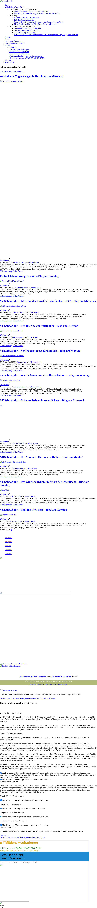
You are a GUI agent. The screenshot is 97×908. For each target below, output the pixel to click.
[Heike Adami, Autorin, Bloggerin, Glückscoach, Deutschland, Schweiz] (12, 281)
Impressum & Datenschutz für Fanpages (56, 684)
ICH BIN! (13, 47)
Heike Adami (18, 71)
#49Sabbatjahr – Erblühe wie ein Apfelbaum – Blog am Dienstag (39, 325)
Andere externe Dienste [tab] (9, 782)
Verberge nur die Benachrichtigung (32, 698)
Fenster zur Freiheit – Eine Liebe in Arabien (25, 56)
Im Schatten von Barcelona (19, 54)
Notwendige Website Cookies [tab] (11, 734)
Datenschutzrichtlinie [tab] (8, 827)
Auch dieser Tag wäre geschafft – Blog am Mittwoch (31, 76)
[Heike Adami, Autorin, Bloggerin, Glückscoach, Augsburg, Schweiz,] (48, 81)
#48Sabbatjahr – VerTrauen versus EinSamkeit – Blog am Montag (40, 350)
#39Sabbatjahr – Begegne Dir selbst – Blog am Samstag (33, 509)
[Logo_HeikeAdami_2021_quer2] (6, 1)
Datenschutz (40, 684)
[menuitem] (51, 5)
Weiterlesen (4, 260)
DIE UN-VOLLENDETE (19, 52)
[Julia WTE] (48, 406)
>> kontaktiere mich (61, 676)
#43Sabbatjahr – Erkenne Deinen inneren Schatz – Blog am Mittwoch (42, 400)
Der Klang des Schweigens (19, 50)
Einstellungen (50, 698)
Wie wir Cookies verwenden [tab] (10, 713)
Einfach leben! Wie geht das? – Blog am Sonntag (29, 276)
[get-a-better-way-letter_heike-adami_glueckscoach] (35, 594)
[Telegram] (10, 666)
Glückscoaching (6, 71)
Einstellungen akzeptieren (9, 698)
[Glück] (13, 664)
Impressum (33, 684)
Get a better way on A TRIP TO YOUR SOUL (27, 58)
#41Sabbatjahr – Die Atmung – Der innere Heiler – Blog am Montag (41, 456)
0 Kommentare (19, 263)
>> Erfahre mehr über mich (33, 676)
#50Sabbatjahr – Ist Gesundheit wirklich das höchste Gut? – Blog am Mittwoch (48, 300)
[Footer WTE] (17, 558)
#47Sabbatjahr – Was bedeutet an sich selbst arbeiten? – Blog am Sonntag (44, 375)
